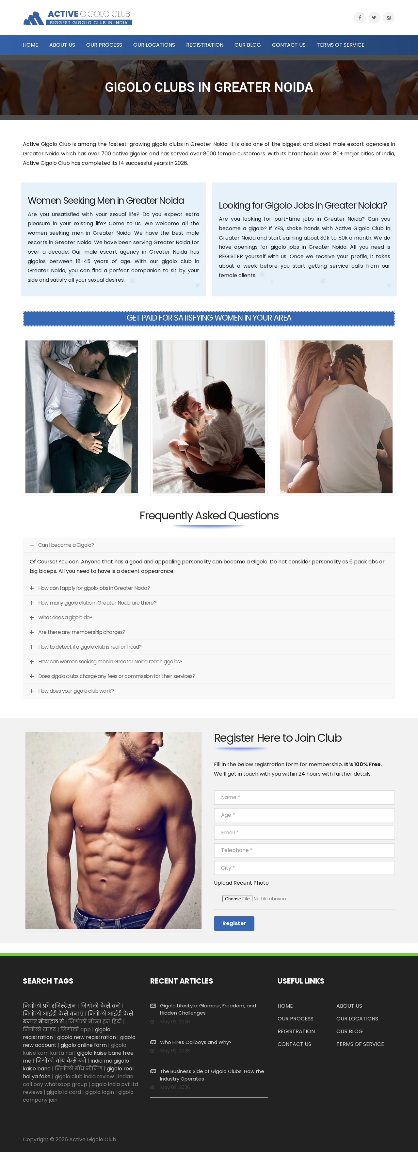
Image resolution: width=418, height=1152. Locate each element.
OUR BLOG (247, 45)
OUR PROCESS (104, 45)
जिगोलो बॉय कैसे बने (61, 1061)
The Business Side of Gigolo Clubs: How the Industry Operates (212, 1075)
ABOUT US (62, 45)
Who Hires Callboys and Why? (196, 1042)
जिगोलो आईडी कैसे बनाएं (53, 1014)
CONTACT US (289, 45)
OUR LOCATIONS (154, 45)
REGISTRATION (204, 45)
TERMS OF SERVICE (340, 45)
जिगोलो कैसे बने (100, 1006)
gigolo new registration (86, 1037)
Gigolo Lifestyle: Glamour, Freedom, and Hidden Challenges (208, 1009)
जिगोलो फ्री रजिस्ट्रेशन (49, 1006)
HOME (30, 45)
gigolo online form (84, 1045)
